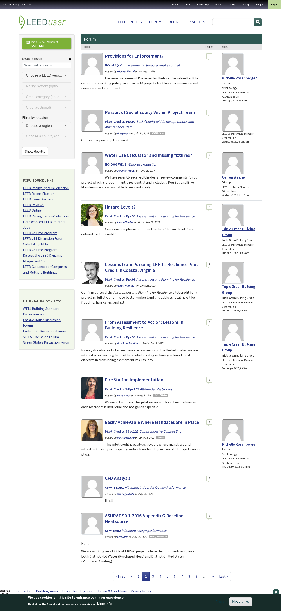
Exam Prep (203, 4)
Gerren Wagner (234, 177)
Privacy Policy (141, 591)
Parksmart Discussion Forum (44, 331)
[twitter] (276, 593)
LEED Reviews (33, 205)
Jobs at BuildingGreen (77, 591)
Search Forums (32, 58)
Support (260, 4)
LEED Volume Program (40, 233)
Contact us (24, 591)
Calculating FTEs (36, 244)
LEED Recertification (38, 193)
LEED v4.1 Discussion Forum (43, 238)
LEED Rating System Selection (46, 188)
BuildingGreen (47, 591)
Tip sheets (195, 21)
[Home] (42, 22)
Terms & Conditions (113, 591)
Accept (221, 601)
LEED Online (32, 210)
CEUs (188, 4)
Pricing (245, 4)
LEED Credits (130, 21)
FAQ (232, 4)
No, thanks (240, 601)
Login (274, 4)
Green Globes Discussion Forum (46, 342)
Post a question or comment (45, 43)
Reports (219, 4)
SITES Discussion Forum (41, 337)
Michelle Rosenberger (239, 78)
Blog (173, 21)
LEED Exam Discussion (39, 199)
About (174, 4)
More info (104, 604)
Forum (155, 21)
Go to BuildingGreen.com (17, 4)
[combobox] (46, 75)
